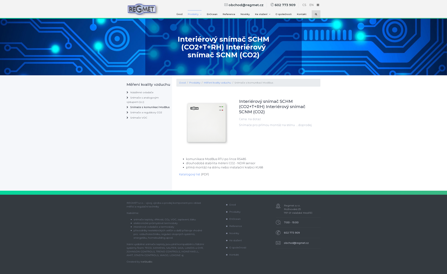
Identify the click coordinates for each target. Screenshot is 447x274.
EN (311, 5)
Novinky (245, 14)
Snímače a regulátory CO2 (146, 112)
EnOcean (212, 14)
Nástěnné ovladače (141, 92)
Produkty (193, 14)
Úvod (179, 14)
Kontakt (301, 14)
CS (304, 5)
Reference (229, 14)
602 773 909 (284, 5)
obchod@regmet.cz (245, 5)
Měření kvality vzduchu (217, 82)
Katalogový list (189, 174)
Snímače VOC (138, 117)
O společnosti (284, 14)
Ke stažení (261, 14)
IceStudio (146, 261)
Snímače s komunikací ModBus (254, 82)
